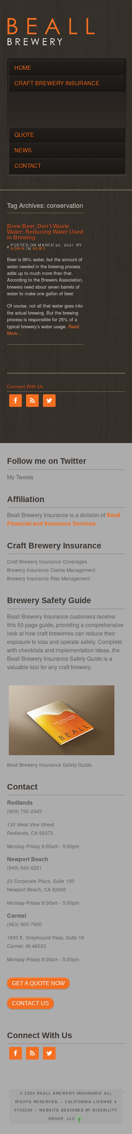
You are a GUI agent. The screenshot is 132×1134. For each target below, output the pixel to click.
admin (18, 248)
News (23, 150)
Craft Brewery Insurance (57, 83)
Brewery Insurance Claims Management (51, 569)
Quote (24, 135)
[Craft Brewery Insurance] (51, 43)
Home (22, 68)
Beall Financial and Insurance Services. (63, 519)
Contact (27, 165)
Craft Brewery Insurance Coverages (47, 561)
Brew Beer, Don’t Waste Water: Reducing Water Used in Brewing (45, 231)
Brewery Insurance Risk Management (48, 578)
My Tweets (20, 477)
